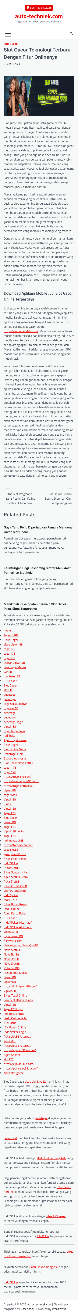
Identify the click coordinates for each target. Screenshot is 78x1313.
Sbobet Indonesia (15, 758)
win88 (8, 671)
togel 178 (10, 767)
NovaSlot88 (11, 954)
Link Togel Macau (15, 667)
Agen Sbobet (12, 1054)
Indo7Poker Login (15, 1032)
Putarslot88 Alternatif (18, 1036)
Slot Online (11, 44)
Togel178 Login (13, 1009)
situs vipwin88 (13, 644)
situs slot (10, 1041)
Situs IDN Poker (56, 1216)
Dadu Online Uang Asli (51, 1158)
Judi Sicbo (10, 1022)
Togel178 (10, 813)
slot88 (8, 690)
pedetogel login (13, 722)
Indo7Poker (11, 863)
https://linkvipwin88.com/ (20, 986)
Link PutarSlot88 (15, 890)
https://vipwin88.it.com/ (19, 1063)
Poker (7, 630)
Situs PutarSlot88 (15, 886)
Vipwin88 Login (14, 831)
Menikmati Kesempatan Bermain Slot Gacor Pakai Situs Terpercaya (35, 606)
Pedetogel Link (13, 753)
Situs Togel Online (15, 995)
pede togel (10, 1138)
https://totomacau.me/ (18, 845)
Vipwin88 (10, 726)
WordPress (59, 1309)
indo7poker (11, 895)
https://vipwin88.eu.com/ (20, 1050)
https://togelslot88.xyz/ (19, 785)
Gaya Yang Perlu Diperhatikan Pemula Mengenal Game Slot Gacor (38, 529)
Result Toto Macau (16, 972)
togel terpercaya (14, 731)
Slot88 (8, 804)
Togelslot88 (11, 635)
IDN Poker (10, 681)
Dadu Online (12, 908)
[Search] (71, 33)
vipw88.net (11, 931)
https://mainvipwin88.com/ (21, 781)
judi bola (9, 735)
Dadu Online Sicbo (15, 1018)
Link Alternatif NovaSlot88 (21, 945)
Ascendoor (27, 1309)
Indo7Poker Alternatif (18, 922)
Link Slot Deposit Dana (18, 1000)
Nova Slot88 (12, 950)
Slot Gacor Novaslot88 (18, 763)
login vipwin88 (13, 936)
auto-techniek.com (39, 16)
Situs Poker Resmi (15, 858)
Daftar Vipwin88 (14, 662)
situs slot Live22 (35, 1081)
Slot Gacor (10, 685)
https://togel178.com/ (18, 776)
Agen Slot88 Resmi (16, 877)
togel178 (9, 649)
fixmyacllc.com (13, 940)
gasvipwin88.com (15, 854)
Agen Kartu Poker (15, 913)
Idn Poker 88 (12, 676)
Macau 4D (10, 899)
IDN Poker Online (15, 1027)
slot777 (9, 1059)
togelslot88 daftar (15, 703)
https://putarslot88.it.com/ (21, 1068)
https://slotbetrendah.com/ (21, 331)
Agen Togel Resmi (15, 740)
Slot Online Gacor (15, 749)
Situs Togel (11, 640)
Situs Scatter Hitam (16, 872)
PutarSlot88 (12, 867)
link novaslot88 (14, 840)
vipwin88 (10, 790)
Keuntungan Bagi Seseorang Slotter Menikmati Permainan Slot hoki (37, 570)
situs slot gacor (13, 1073)
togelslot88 (11, 708)
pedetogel (10, 694)
